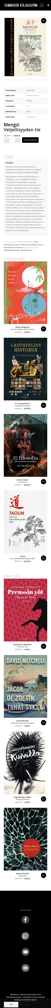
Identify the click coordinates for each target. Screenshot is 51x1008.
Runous (40, 245)
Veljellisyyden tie (27, 250)
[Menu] (40, 5)
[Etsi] (34, 5)
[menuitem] (34, 5)
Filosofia (17, 245)
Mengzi (17, 250)
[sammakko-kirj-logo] (21, 5)
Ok (11, 1004)
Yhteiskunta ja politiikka (29, 245)
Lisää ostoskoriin (30, 140)
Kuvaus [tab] (9, 157)
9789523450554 (9, 250)
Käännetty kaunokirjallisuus (13, 247)
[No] (47, 999)
